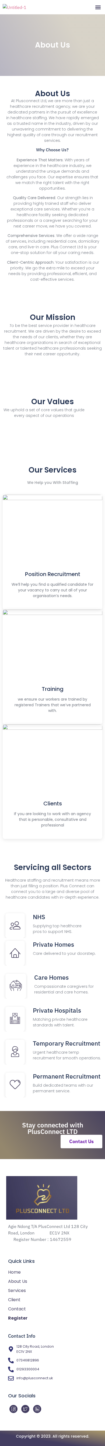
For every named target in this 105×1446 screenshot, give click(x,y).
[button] (97, 7)
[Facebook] (13, 1409)
